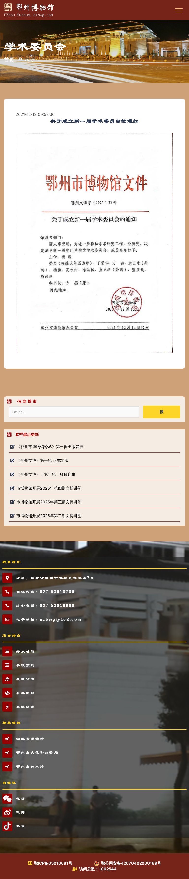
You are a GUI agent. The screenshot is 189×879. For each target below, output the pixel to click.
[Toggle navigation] (178, 10)
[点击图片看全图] (94, 242)
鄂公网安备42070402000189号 (131, 863)
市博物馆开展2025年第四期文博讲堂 (48, 488)
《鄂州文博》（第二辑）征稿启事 (46, 474)
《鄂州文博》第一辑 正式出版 (42, 460)
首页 (9, 59)
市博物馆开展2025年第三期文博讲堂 (48, 501)
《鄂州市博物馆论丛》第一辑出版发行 (49, 446)
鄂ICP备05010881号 (53, 863)
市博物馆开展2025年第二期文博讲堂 (48, 515)
